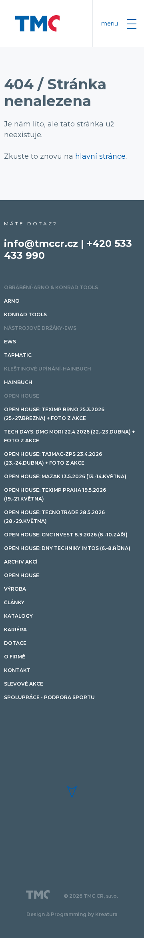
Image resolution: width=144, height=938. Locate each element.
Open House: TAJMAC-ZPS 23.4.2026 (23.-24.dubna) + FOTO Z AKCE (53, 458)
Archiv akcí (21, 562)
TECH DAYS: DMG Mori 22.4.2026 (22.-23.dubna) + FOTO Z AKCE (69, 436)
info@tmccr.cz (41, 243)
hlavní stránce (100, 156)
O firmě (14, 657)
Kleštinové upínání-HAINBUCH (47, 369)
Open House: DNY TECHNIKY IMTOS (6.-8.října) (67, 548)
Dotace (15, 643)
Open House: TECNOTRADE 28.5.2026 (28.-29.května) (54, 516)
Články (14, 602)
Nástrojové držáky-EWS (40, 328)
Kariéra (15, 630)
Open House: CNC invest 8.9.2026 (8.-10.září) (66, 535)
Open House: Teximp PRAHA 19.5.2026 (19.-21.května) (55, 494)
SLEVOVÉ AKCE (23, 684)
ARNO (12, 301)
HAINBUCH (18, 382)
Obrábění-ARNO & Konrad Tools (51, 287)
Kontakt (17, 670)
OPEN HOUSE (21, 396)
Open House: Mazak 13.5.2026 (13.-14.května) (65, 476)
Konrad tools (25, 314)
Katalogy (18, 616)
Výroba (15, 589)
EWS (10, 342)
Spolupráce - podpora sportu (49, 697)
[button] (72, 792)
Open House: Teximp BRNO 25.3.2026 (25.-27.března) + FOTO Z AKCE (54, 413)
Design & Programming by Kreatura (72, 914)
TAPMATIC (18, 355)
